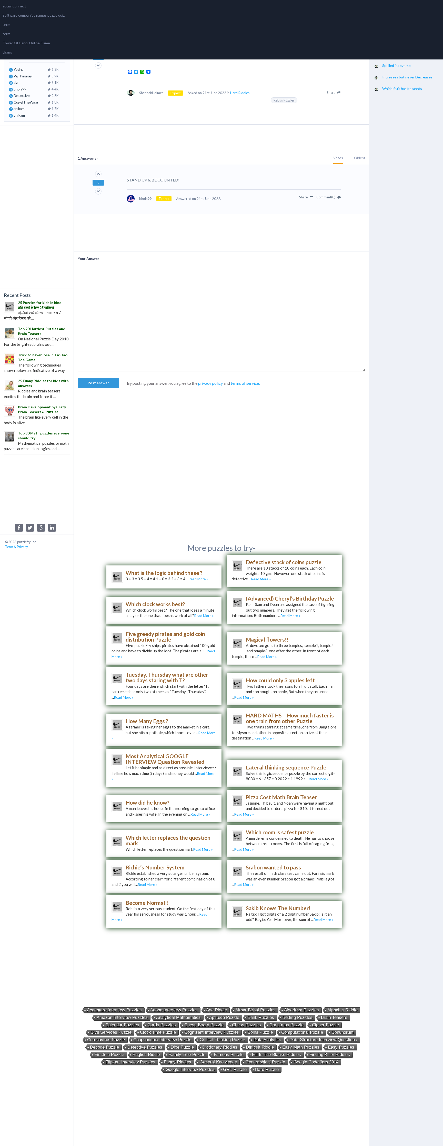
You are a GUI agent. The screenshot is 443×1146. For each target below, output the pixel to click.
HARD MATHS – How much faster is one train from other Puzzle (290, 718)
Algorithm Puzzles (301, 1010)
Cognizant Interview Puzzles (211, 1032)
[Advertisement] (36, 206)
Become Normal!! (147, 902)
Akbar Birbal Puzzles (255, 1010)
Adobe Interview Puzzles (174, 1010)
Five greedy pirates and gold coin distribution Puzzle (165, 637)
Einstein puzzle (109, 1054)
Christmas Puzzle (286, 1024)
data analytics (267, 1039)
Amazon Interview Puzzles (122, 1017)
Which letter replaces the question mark (168, 840)
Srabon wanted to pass (273, 867)
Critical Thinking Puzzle (222, 1039)
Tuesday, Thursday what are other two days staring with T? (167, 677)
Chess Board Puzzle (204, 1024)
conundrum (342, 1032)
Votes (338, 158)
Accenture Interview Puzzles (114, 1010)
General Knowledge (218, 1062)
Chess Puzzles (246, 1024)
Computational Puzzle (302, 1032)
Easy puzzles (341, 1047)
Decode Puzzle (104, 1047)
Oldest (359, 158)
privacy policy (210, 383)
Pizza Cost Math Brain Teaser (281, 797)
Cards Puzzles (162, 1024)
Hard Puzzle (267, 1069)
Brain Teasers (334, 1017)
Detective (22, 95)
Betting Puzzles (298, 1017)
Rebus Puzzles (284, 100)
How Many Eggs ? (147, 721)
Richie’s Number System (155, 867)
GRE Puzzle (235, 1069)
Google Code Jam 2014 (316, 1062)
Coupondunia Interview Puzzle (162, 1039)
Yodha (19, 69)
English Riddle (146, 1054)
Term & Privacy (16, 547)
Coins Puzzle (260, 1032)
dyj (16, 82)
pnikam (19, 115)
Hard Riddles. (240, 93)
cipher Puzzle (325, 1024)
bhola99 (20, 89)
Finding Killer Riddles (329, 1054)
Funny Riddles (177, 1062)
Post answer (98, 383)
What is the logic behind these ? (164, 573)
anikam (19, 108)
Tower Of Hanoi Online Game (26, 43)
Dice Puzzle (182, 1047)
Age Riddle (216, 1010)
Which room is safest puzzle (280, 832)
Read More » (198, 579)
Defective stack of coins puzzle (283, 562)
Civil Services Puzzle (111, 1032)
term (6, 24)
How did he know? (147, 802)
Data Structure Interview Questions (323, 1039)
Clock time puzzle (158, 1032)
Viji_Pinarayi (23, 76)
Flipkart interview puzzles (130, 1062)
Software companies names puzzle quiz (34, 15)
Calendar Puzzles (122, 1024)
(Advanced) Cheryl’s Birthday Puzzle (290, 598)
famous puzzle (229, 1054)
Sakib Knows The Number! (278, 908)
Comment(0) (326, 197)
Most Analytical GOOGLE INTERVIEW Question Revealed (165, 759)
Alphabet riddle (342, 1010)
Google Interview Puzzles (190, 1069)
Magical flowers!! (267, 639)
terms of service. (245, 383)
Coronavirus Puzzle (106, 1039)
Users (7, 52)
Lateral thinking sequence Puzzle (286, 767)
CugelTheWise (26, 102)
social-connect (14, 6)
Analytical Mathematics (178, 1017)
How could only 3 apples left (280, 680)
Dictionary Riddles (219, 1047)
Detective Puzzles (144, 1047)
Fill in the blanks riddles (276, 1054)
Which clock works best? (155, 604)
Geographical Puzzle (265, 1062)
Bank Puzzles (261, 1017)
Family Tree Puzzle (186, 1054)
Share (331, 92)
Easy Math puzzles (300, 1047)
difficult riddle (260, 1047)
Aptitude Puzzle (224, 1017)
